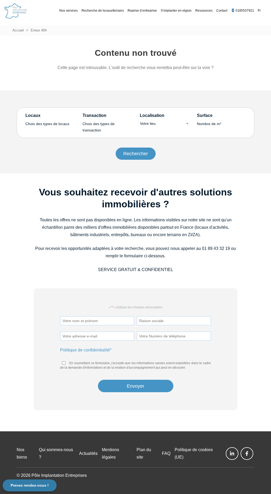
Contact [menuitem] (221, 10)
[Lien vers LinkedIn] (232, 453)
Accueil (18, 30)
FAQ (166, 453)
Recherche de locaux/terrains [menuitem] (103, 10)
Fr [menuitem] (259, 10)
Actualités (88, 453)
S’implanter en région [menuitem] (176, 10)
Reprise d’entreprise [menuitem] (142, 10)
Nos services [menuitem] (68, 10)
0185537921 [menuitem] (244, 10)
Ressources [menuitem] (204, 10)
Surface (209, 119)
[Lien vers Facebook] (247, 453)
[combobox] (164, 123)
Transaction (99, 122)
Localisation (152, 119)
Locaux (47, 119)
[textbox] (164, 123)
